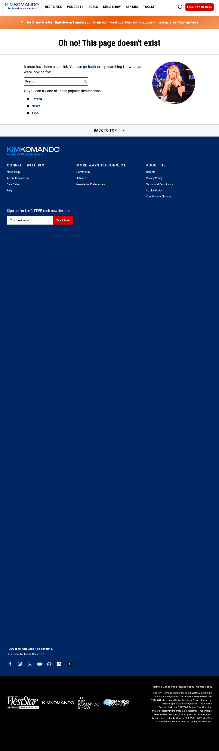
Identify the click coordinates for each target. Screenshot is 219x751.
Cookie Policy (154, 190)
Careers (150, 171)
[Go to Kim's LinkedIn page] (59, 664)
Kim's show (112, 7)
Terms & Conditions (164, 686)
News (35, 106)
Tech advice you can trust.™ (24, 8)
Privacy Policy (154, 178)
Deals (93, 7)
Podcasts (75, 7)
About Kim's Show (18, 178)
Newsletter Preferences (90, 184)
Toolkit (149, 7)
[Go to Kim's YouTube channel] (39, 664)
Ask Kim (132, 7)
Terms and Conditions (159, 184)
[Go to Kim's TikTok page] (69, 664)
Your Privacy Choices (159, 196)
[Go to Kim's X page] (30, 664)
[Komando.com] (22, 4)
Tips (35, 113)
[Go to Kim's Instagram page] (20, 664)
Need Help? (14, 171)
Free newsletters (199, 7)
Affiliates (81, 178)
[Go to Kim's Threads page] (49, 664)
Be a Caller (13, 184)
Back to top (105, 130)
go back (89, 67)
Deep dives (53, 7)
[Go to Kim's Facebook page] (10, 664)
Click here (38, 654)
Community (83, 171)
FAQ (9, 190)
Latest (36, 99)
